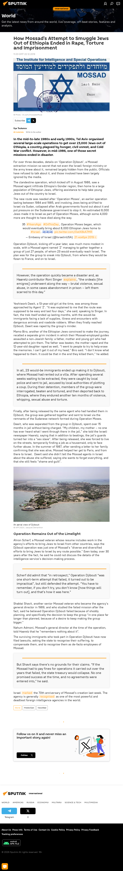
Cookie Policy (58, 829)
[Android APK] (11, 843)
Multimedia (91, 802)
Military (57, 802)
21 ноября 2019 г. (85, 237)
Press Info (17, 829)
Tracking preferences (12, 834)
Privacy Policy (73, 829)
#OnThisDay (51, 224)
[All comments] (5, 866)
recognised (47, 696)
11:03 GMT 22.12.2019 (24, 54)
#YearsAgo (34, 224)
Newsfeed (42, 707)
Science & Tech (73, 802)
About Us (6, 829)
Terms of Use (30, 829)
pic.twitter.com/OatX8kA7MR (73, 232)
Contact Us (44, 829)
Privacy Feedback (90, 829)
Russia (30, 802)
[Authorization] (105, 3)
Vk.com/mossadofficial (32, 114)
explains (70, 279)
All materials (18, 132)
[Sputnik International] (16, 6)
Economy (43, 802)
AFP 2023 (20, 527)
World (17, 707)
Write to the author (33, 132)
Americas (18, 802)
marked (27, 693)
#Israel (35, 232)
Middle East (29, 707)
